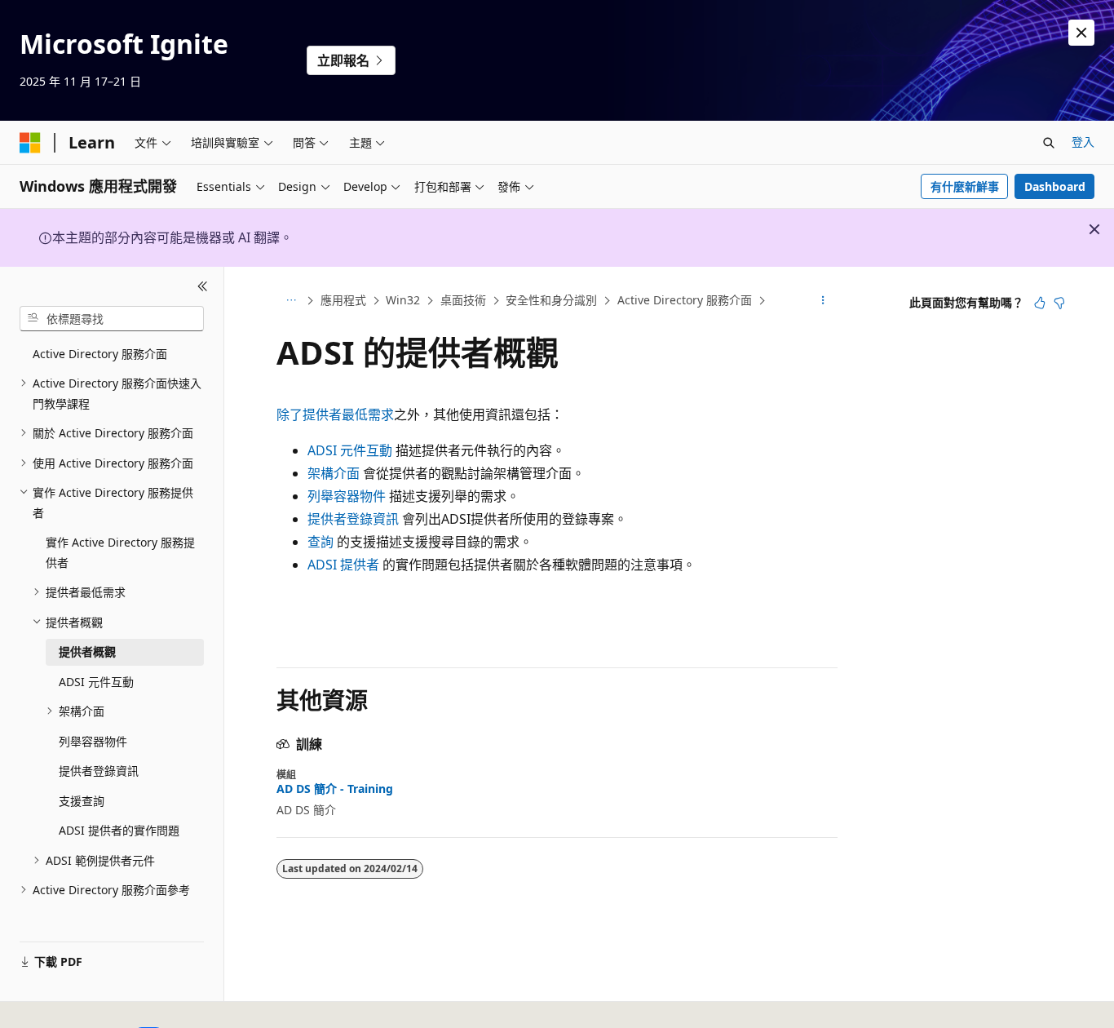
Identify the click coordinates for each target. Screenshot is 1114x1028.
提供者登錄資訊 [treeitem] (99, 770)
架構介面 (333, 473)
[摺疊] (202, 286)
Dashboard (1054, 186)
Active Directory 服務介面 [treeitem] (100, 353)
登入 (1083, 141)
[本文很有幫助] (1040, 302)
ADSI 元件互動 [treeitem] (96, 681)
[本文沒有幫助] (1059, 302)
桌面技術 (463, 300)
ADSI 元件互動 (349, 450)
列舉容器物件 (346, 496)
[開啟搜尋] (1048, 142)
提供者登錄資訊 (353, 519)
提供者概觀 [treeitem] (87, 651)
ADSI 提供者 (343, 565)
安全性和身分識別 (551, 300)
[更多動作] (823, 301)
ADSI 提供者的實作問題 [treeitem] (119, 830)
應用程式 (343, 300)
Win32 (403, 300)
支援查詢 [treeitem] (81, 801)
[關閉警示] (1081, 33)
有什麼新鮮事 (965, 186)
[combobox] (112, 318)
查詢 (320, 542)
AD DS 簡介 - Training (334, 789)
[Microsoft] (30, 142)
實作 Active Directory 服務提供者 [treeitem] (120, 552)
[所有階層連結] (290, 301)
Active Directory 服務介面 (684, 300)
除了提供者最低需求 (335, 414)
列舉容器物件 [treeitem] (93, 741)
